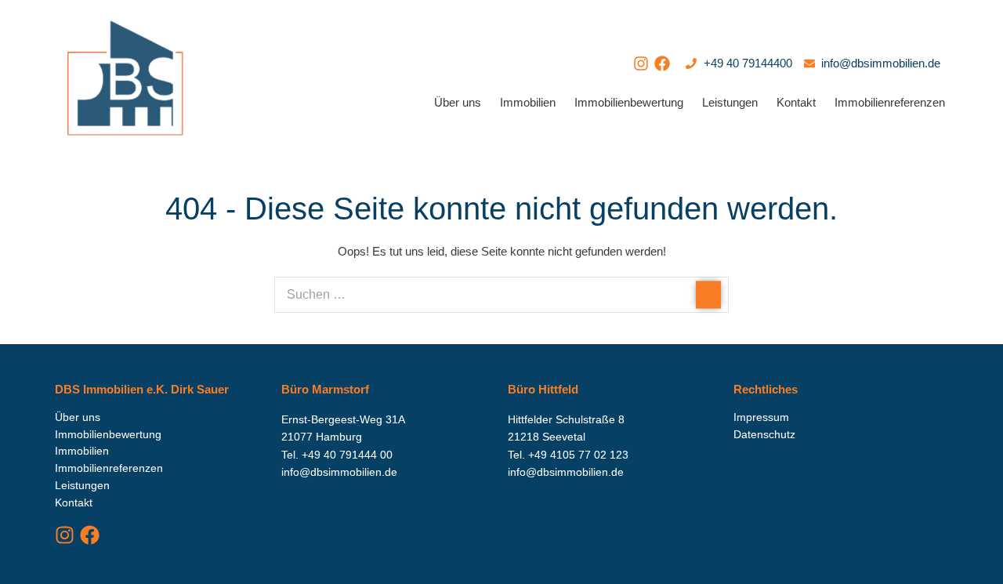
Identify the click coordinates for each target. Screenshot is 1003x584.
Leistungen (730, 102)
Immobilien (528, 102)
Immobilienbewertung (628, 102)
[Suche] (708, 294)
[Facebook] (662, 63)
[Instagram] (641, 63)
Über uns (457, 102)
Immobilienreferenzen (890, 102)
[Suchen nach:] (501, 294)
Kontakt (796, 102)
